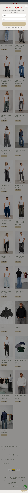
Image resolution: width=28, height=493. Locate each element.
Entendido (24, 491)
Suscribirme (14, 24)
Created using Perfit (14, 29)
